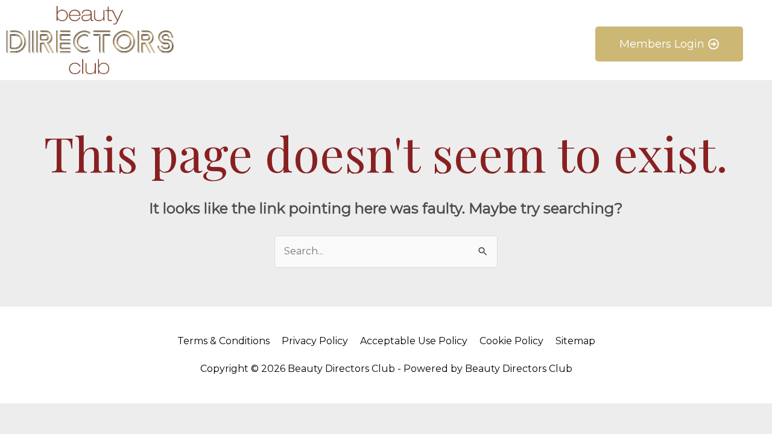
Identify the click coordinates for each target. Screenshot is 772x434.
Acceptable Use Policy (413, 341)
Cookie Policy (511, 341)
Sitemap (575, 341)
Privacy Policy (315, 341)
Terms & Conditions (223, 341)
